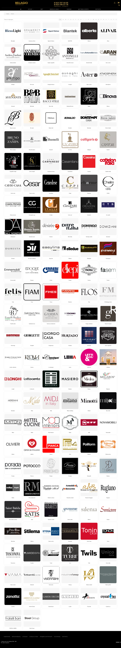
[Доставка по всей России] (22, 3)
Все (60, 19)
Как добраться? (65, 6)
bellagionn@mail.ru (57, 6)
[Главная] (20, 9)
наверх (118, 642)
